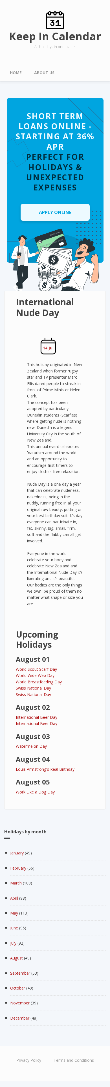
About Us (44, 72)
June (14, 928)
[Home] (55, 19)
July (13, 943)
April (14, 898)
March (16, 883)
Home (16, 72)
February (18, 868)
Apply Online (55, 212)
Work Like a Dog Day (35, 792)
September (20, 973)
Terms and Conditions (74, 1060)
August (16, 958)
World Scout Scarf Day (36, 669)
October (17, 988)
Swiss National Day (33, 688)
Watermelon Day (31, 746)
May (14, 913)
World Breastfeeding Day (39, 682)
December (19, 1018)
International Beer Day (36, 717)
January (17, 853)
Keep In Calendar (55, 36)
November (20, 1003)
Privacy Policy (28, 1060)
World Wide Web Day (35, 675)
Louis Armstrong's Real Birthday (45, 769)
